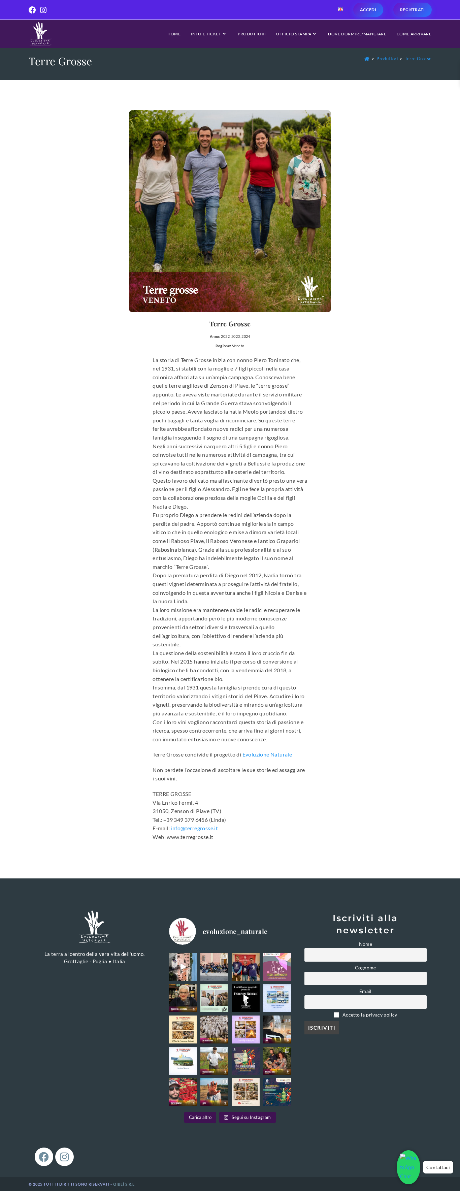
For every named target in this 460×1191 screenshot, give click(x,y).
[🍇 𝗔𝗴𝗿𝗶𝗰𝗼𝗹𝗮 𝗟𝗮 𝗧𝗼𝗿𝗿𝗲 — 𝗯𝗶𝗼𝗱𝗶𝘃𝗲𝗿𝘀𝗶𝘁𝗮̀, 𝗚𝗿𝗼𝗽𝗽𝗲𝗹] (277, 1061)
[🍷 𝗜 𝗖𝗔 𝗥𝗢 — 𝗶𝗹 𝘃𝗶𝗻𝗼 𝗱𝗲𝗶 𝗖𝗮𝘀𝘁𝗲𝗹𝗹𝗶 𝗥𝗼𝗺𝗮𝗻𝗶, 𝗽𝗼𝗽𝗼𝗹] (214, 1092)
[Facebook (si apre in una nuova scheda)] (33, 10)
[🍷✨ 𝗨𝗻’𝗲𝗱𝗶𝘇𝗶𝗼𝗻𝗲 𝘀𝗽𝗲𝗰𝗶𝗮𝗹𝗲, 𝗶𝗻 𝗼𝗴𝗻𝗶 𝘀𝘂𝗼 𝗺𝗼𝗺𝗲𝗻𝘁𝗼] (214, 967)
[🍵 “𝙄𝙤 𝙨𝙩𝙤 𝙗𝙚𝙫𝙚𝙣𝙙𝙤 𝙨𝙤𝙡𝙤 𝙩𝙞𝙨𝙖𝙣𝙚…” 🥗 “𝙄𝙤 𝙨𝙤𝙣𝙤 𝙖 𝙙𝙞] (246, 998)
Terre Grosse (418, 58)
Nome (365, 944)
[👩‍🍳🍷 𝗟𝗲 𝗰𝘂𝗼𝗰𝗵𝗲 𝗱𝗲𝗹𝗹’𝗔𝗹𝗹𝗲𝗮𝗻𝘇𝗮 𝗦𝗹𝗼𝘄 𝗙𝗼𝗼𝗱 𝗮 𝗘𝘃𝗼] (183, 998)
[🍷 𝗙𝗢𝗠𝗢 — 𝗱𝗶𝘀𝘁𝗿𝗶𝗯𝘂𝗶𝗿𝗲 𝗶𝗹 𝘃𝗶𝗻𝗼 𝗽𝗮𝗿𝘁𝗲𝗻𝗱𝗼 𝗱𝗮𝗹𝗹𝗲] (277, 1029)
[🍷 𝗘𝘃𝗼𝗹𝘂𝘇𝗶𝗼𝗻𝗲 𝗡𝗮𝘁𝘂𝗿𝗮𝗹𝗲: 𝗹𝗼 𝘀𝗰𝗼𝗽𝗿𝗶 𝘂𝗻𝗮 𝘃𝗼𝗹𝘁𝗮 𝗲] (183, 967)
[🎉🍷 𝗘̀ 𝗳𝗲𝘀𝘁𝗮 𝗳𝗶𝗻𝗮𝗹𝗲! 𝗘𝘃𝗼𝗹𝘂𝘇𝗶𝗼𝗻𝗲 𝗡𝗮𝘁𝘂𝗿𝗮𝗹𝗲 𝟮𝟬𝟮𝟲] (277, 967)
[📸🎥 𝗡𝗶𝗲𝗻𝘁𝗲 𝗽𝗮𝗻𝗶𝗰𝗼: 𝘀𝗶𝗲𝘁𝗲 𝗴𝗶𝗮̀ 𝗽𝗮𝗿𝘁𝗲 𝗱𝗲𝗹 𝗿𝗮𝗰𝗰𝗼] (214, 998)
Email (365, 991)
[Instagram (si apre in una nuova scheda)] (43, 10)
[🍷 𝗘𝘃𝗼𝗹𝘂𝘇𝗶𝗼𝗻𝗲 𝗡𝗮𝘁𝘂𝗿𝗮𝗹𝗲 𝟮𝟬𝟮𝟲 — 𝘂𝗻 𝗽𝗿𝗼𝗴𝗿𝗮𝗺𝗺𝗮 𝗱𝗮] (277, 1092)
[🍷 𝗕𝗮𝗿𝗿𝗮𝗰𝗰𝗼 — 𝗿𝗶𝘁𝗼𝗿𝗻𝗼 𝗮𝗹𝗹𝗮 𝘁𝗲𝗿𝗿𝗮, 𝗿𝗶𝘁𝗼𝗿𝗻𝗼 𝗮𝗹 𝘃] (214, 1061)
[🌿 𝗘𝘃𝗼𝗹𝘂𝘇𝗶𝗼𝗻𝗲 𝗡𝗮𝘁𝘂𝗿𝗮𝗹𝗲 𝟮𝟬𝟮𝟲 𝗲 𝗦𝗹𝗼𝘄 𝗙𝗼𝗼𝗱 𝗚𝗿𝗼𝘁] (246, 1092)
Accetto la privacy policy (369, 1015)
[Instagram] (64, 1157)
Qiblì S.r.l (124, 1184)
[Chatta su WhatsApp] (408, 1167)
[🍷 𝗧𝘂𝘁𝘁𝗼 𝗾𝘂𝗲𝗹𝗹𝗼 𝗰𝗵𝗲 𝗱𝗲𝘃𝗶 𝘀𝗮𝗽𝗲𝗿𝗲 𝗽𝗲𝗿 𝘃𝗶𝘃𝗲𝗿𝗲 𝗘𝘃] (277, 998)
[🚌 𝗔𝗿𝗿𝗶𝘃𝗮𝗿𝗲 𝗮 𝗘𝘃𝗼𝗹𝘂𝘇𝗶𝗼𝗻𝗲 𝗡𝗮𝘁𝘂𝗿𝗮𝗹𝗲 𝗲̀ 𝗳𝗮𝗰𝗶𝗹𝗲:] (183, 1061)
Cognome (365, 967)
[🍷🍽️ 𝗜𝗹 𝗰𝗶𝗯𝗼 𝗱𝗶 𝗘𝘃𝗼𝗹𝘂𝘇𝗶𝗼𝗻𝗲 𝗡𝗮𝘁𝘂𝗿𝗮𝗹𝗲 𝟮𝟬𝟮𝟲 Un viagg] (183, 1029)
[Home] (366, 58)
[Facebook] (44, 1157)
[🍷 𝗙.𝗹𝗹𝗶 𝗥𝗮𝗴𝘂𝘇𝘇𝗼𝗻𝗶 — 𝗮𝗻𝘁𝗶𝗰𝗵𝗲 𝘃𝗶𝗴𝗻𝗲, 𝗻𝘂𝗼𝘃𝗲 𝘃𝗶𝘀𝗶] (183, 1092)
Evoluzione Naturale (267, 754)
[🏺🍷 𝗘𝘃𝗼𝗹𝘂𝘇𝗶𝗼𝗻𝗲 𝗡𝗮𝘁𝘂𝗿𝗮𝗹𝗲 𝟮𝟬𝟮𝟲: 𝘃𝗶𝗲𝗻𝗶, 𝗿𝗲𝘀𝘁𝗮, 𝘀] (246, 1029)
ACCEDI (368, 9)
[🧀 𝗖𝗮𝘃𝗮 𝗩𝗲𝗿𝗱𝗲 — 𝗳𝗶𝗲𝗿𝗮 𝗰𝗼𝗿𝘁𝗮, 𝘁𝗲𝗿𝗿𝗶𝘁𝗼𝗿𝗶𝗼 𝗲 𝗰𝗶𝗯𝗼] (214, 1029)
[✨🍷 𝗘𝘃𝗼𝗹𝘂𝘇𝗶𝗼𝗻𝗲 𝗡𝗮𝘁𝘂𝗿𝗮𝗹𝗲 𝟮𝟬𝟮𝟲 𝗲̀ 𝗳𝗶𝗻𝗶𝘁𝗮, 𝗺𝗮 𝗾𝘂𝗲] (246, 967)
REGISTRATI (412, 9)
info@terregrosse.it (194, 828)
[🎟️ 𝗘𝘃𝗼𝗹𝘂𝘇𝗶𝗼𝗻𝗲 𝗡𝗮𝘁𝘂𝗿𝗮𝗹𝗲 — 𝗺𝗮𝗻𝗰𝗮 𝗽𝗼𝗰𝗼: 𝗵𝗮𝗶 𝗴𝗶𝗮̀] (246, 1061)
